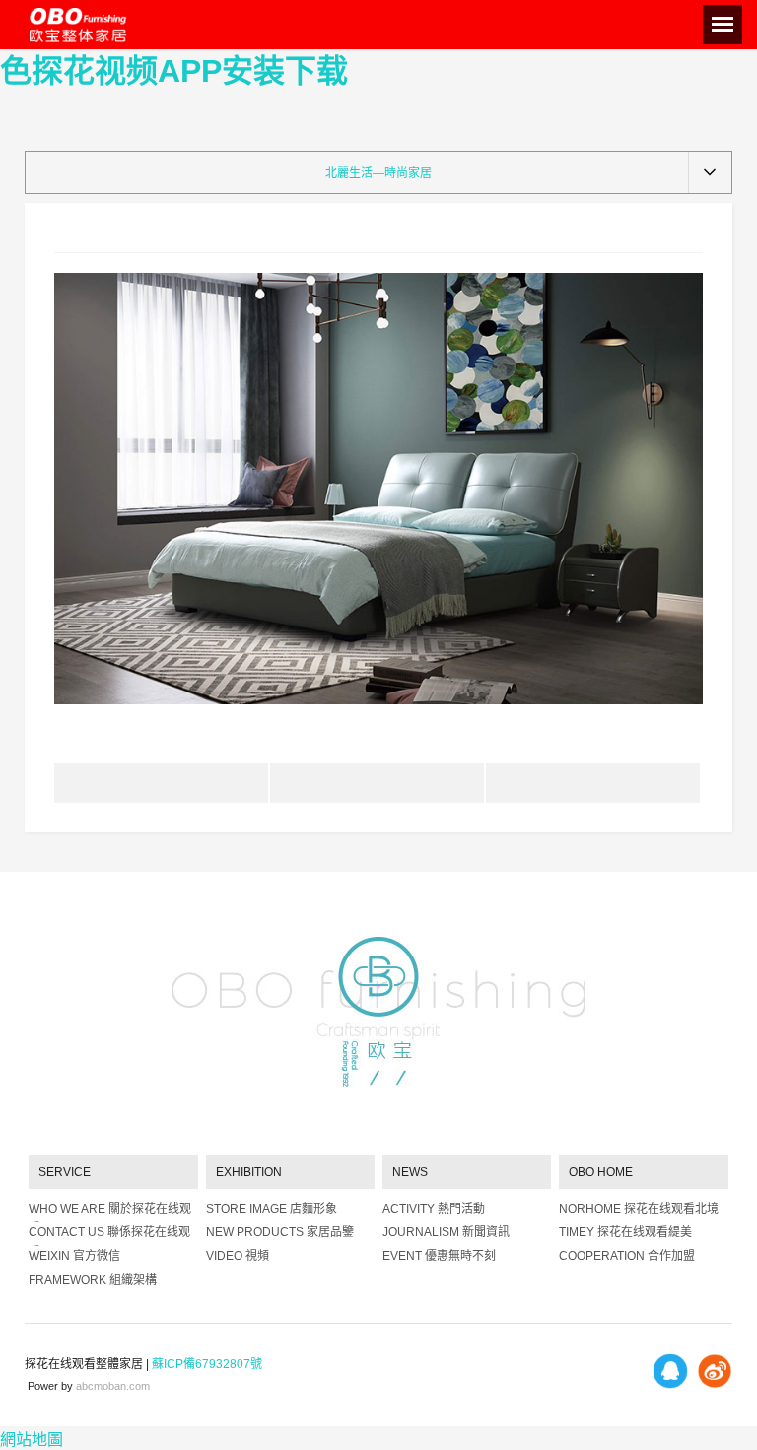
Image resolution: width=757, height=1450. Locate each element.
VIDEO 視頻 (237, 1256)
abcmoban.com (113, 1386)
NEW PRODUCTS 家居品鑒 (280, 1232)
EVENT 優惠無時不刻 (439, 1256)
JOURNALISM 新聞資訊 (446, 1232)
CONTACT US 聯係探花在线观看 (109, 1235)
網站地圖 (31, 1439)
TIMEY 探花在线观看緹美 (625, 1232)
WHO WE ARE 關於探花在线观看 (110, 1212)
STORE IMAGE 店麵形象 (271, 1209)
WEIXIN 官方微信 (74, 1256)
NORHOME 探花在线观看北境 (639, 1209)
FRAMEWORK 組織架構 (93, 1279)
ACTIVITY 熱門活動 (433, 1209)
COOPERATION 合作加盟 (627, 1256)
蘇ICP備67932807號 (207, 1364)
